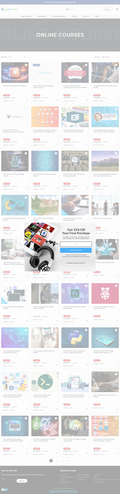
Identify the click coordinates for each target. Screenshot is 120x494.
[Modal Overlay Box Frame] (60, 247)
